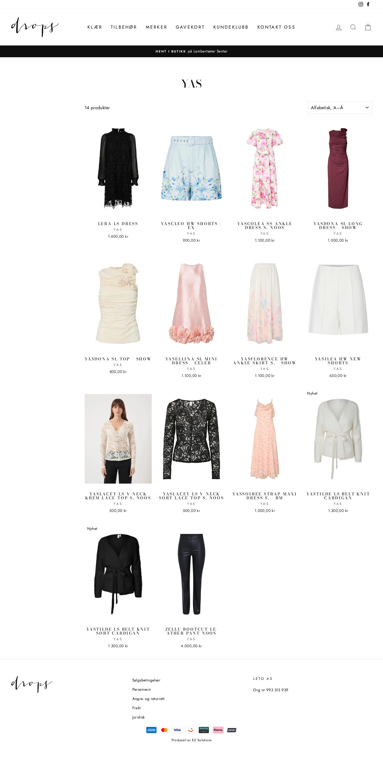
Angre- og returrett (148, 698)
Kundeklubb (231, 27)
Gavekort (190, 27)
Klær (94, 27)
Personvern (141, 689)
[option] (191, 51)
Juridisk (138, 717)
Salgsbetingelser (146, 680)
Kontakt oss (276, 27)
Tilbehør (124, 27)
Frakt (136, 708)
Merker (156, 27)
